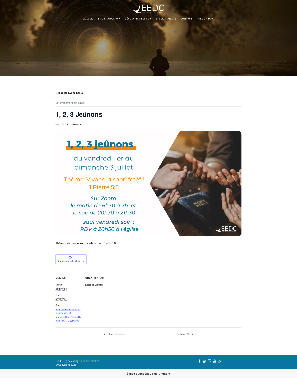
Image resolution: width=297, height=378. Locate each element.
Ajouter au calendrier (69, 261)
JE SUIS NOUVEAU (107, 18)
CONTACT (186, 18)
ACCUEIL (88, 18)
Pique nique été (116, 334)
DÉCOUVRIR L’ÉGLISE (137, 18)
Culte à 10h (183, 334)
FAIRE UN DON (205, 18)
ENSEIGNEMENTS (166, 18)
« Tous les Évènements (69, 93)
